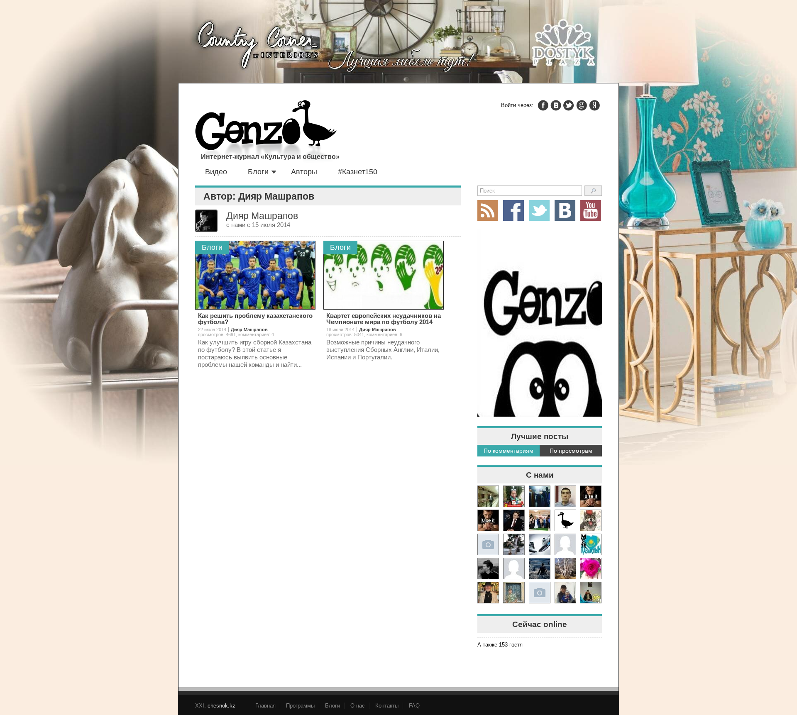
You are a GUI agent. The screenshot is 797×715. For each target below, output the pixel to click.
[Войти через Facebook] (543, 105)
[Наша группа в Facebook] (513, 210)
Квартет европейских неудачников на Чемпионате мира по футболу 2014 (383, 318)
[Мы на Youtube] (590, 210)
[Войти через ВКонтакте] (555, 105)
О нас (357, 706)
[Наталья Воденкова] (565, 568)
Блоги (258, 172)
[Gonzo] (266, 132)
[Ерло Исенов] (590, 544)
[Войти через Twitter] (568, 105)
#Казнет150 (357, 172)
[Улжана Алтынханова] (488, 568)
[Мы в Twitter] (539, 210)
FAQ (414, 706)
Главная (265, 706)
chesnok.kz (221, 706)
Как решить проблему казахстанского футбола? (255, 318)
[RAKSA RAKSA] (565, 520)
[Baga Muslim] (539, 520)
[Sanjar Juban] (539, 544)
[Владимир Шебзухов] (488, 592)
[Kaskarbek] (539, 592)
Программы (300, 706)
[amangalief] (590, 496)
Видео (216, 172)
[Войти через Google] (581, 105)
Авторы (304, 172)
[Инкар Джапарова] (514, 544)
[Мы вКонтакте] (565, 210)
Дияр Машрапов (249, 329)
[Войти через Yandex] (594, 105)
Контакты (386, 706)
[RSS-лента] (487, 210)
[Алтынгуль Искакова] (565, 592)
